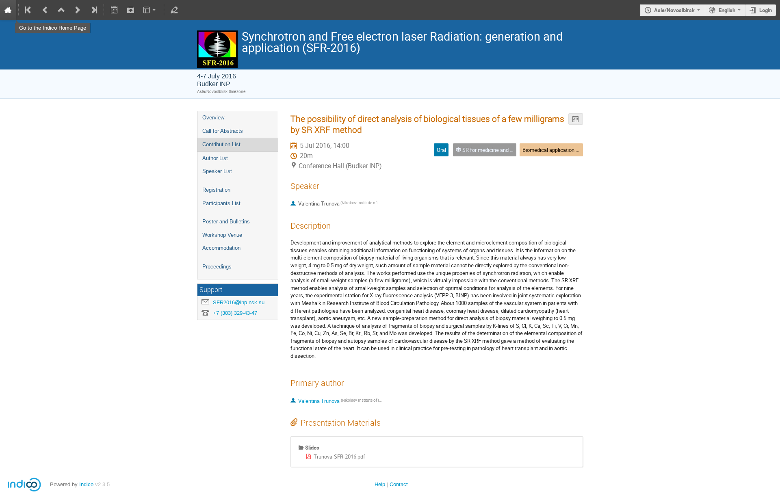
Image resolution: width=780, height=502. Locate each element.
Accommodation (221, 248)
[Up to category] (61, 10)
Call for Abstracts (222, 131)
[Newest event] (93, 10)
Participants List (221, 203)
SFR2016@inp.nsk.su (238, 302)
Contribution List (221, 144)
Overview (213, 118)
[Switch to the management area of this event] (174, 10)
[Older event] (45, 10)
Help (380, 484)
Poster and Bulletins (226, 222)
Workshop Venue (222, 235)
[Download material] (130, 10)
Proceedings (217, 267)
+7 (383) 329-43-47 (235, 312)
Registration (216, 190)
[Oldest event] (29, 10)
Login (765, 10)
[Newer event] (77, 10)
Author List (215, 158)
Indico (86, 484)
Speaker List (217, 171)
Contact (399, 484)
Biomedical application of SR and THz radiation (576, 150)
